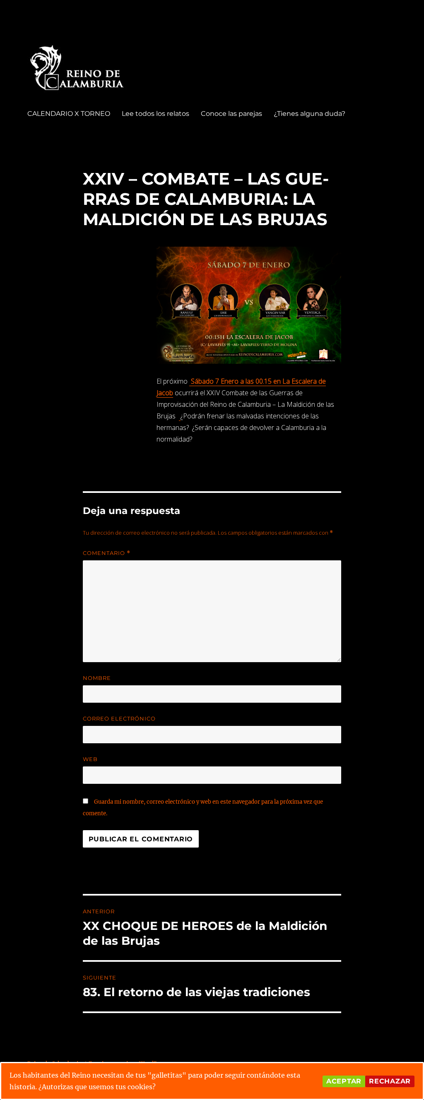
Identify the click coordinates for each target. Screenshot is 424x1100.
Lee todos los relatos (155, 114)
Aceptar (343, 1081)
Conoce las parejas (231, 114)
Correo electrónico (119, 718)
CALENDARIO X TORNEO (68, 114)
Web (90, 759)
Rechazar (390, 1081)
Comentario (106, 553)
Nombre (97, 678)
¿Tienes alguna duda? (309, 114)
